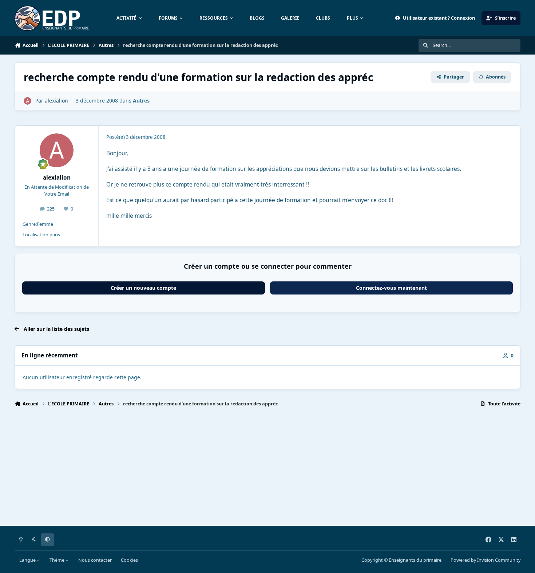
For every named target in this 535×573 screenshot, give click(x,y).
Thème (57, 560)
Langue (28, 560)
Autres (141, 100)
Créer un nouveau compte (143, 287)
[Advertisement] (233, 470)
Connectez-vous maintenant (391, 287)
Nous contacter (95, 560)
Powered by (485, 560)
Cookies (129, 560)
